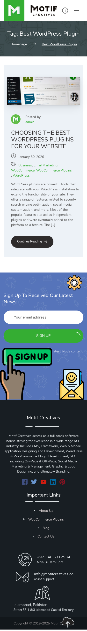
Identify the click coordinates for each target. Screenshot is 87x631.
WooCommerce (23, 170)
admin (30, 122)
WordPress (21, 175)
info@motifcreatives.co (53, 574)
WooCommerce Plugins (54, 170)
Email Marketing (46, 165)
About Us (46, 510)
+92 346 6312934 (53, 557)
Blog (46, 528)
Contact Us (45, 536)
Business (25, 165)
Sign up (43, 335)
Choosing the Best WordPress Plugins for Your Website (42, 139)
